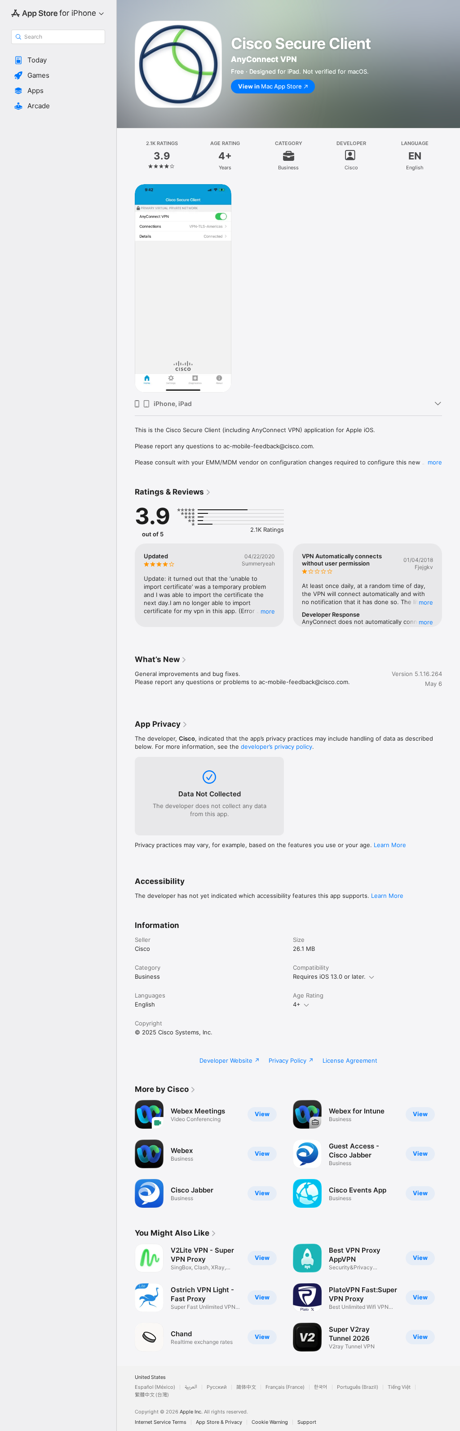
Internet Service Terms (160, 1422)
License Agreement (350, 1060)
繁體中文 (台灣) (152, 1394)
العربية (191, 1387)
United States (150, 1377)
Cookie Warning (270, 1422)
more (435, 462)
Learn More (390, 844)
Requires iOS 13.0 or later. (329, 976)
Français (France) (285, 1387)
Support (306, 1422)
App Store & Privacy (219, 1422)
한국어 (320, 1387)
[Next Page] (451, 155)
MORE (268, 611)
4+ (297, 1004)
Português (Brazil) (357, 1387)
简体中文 (246, 1387)
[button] (58, 60)
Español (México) (155, 1387)
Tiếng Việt (399, 1387)
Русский (217, 1387)
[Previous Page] (125, 155)
